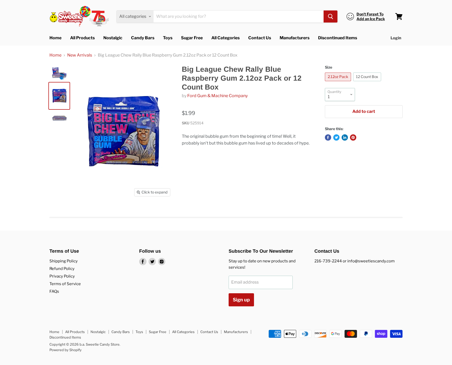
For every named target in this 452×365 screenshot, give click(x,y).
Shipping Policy (63, 261)
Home (55, 37)
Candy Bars (142, 37)
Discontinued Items (337, 37)
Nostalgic (112, 37)
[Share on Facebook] (328, 137)
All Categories (225, 37)
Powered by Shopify (65, 350)
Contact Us (259, 37)
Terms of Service (65, 283)
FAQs (54, 291)
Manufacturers (294, 37)
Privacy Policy (62, 276)
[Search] (330, 16)
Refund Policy (62, 268)
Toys (167, 37)
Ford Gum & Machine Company (217, 95)
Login (396, 38)
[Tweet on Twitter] (336, 137)
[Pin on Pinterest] (353, 137)
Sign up (241, 299)
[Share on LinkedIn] (345, 137)
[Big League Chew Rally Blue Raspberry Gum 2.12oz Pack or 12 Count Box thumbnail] (59, 73)
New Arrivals (79, 55)
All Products (82, 37)
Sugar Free (192, 37)
